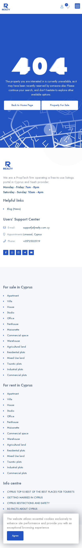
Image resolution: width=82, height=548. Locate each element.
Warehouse (13, 341)
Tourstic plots (14, 364)
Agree (15, 535)
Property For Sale (59, 105)
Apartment (13, 296)
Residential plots (16, 352)
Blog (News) (14, 209)
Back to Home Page (22, 105)
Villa (9, 301)
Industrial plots (15, 369)
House (10, 307)
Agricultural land (16, 347)
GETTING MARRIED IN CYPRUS (25, 497)
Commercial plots (17, 375)
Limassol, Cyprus (32, 234)
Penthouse (12, 324)
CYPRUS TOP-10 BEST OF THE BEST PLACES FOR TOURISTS (40, 492)
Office (10, 318)
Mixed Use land (15, 358)
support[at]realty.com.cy (36, 227)
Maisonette (13, 329)
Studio (10, 312)
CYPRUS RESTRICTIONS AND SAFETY (28, 503)
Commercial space (17, 335)
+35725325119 (31, 241)
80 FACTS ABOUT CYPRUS (22, 509)
